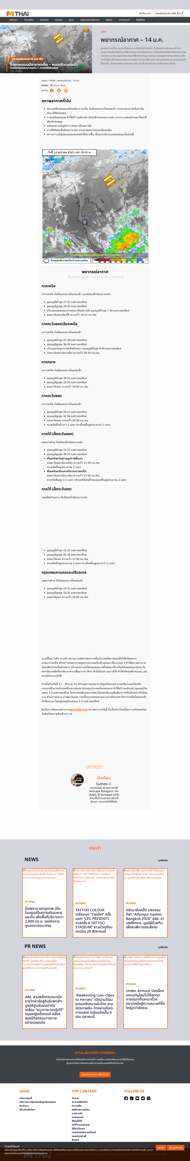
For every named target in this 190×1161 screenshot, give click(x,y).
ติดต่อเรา (24, 1106)
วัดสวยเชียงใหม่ (79, 1102)
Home (45, 80)
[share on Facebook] (52, 90)
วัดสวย (109, 20)
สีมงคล (75, 1140)
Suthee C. (104, 784)
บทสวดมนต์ (124, 20)
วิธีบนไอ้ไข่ (77, 1121)
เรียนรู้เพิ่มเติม (175, 1147)
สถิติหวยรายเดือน (81, 1110)
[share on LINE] (66, 90)
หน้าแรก (14, 20)
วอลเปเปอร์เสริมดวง (89, 20)
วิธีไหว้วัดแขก (78, 1128)
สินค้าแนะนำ (145, 13)
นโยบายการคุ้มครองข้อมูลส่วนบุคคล (37, 1102)
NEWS (103, 31)
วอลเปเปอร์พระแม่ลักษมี (84, 1132)
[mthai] (17, 13)
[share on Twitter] (59, 90)
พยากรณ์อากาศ (78, 710)
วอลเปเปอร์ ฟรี (79, 1136)
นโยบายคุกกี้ (25, 1098)
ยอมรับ (161, 1147)
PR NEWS (30, 902)
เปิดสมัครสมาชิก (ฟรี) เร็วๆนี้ (95, 1074)
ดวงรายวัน (77, 1113)
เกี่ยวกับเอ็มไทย (27, 1110)
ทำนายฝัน (29, 20)
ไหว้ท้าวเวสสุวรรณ (81, 1125)
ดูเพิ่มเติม (163, 860)
